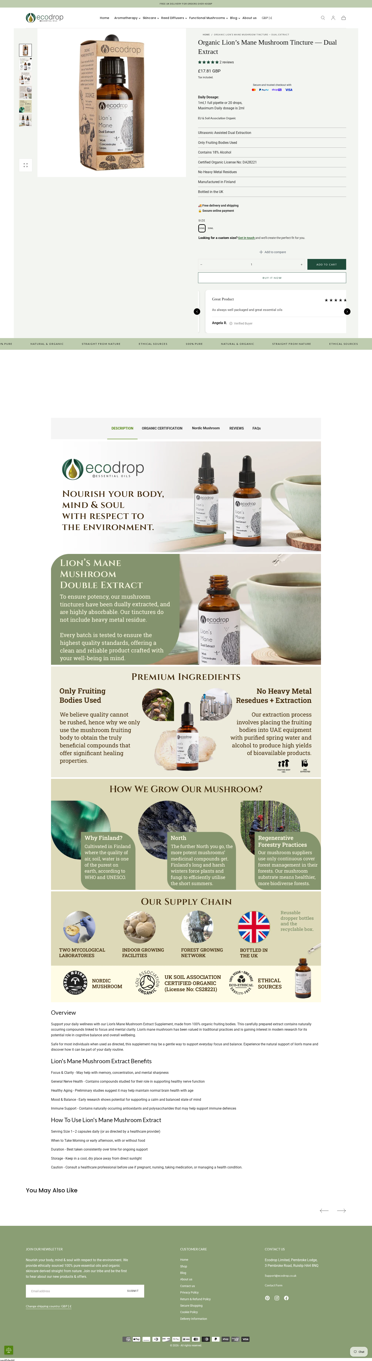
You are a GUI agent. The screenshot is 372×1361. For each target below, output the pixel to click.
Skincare (149, 18)
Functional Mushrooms (207, 18)
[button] (267, 18)
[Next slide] (347, 311)
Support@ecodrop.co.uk (280, 1275)
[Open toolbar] (8, 1350)
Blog (233, 18)
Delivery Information (193, 1318)
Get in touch (246, 238)
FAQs (257, 428)
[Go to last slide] (197, 311)
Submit (133, 1290)
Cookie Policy (189, 1312)
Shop (183, 1266)
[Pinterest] (267, 1298)
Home (104, 18)
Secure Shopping (191, 1305)
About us (249, 18)
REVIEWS (236, 428)
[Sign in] (333, 17)
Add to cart (326, 264)
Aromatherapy (126, 18)
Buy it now (272, 277)
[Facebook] (286, 1298)
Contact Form (273, 1285)
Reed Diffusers (172, 18)
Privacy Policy (189, 1292)
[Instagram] (277, 1298)
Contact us (187, 1286)
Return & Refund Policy (195, 1299)
